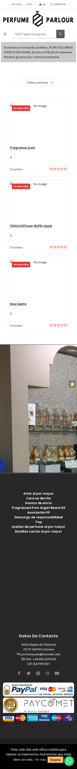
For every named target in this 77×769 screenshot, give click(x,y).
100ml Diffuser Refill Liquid (31, 226)
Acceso (17, 4)
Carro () (59, 4)
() (43, 4)
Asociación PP (38, 512)
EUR (29, 4)
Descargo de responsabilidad (38, 517)
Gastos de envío (38, 503)
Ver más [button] (40, 759)
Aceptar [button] (55, 759)
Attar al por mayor (38, 493)
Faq (39, 522)
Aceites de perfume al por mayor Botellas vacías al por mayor (38, 529)
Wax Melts (18, 304)
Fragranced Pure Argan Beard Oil (38, 507)
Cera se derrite (38, 498)
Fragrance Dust (22, 147)
